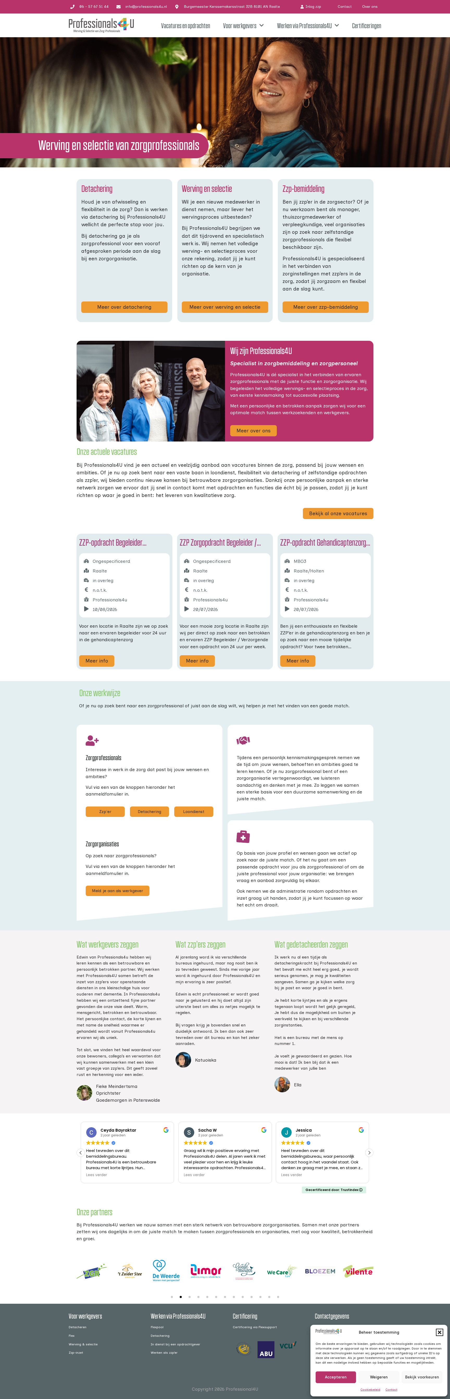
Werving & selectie (83, 1344)
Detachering (160, 1336)
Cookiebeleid (370, 1389)
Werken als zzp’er (164, 1352)
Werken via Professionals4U (304, 25)
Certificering (245, 1316)
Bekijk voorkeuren (422, 1377)
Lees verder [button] (82, 1175)
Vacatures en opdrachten (185, 25)
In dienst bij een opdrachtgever (175, 1344)
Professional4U (242, 1389)
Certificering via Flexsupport (255, 1327)
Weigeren (379, 1377)
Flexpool (157, 1327)
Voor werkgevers (240, 25)
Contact (391, 1389)
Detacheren (77, 1327)
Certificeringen (366, 25)
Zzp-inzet (76, 1352)
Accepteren (336, 1377)
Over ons (370, 6)
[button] (439, 1332)
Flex (71, 1336)
